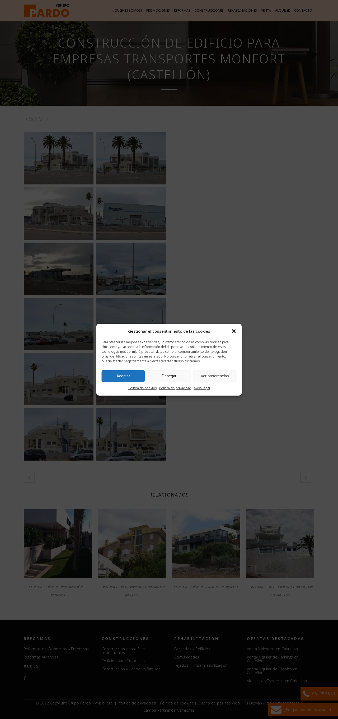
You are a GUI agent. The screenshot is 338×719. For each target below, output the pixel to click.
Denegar (169, 376)
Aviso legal (202, 388)
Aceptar (123, 376)
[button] (234, 331)
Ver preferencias (215, 376)
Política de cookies (142, 388)
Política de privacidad (175, 388)
